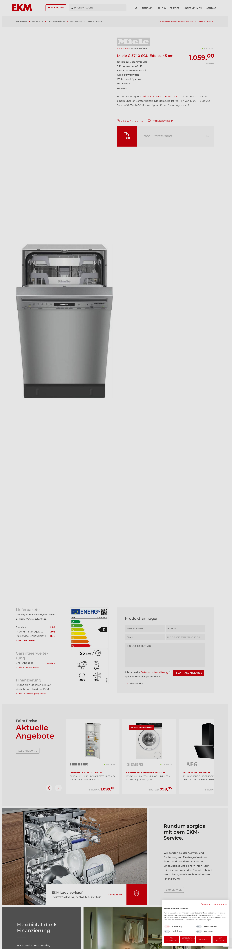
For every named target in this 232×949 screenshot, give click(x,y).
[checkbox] (167, 926)
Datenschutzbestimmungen (214, 904)
